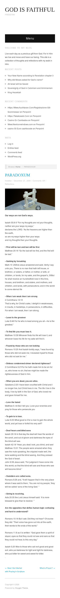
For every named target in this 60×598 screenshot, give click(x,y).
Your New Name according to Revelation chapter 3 (31, 75)
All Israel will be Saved (18, 83)
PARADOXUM (17, 175)
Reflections (9, 184)
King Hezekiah (14, 92)
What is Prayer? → (47, 568)
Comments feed (15, 152)
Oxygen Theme (21, 588)
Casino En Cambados (18, 120)
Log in (10, 143)
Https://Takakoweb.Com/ (19, 116)
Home (18, 166)
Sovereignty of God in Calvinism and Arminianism (30, 88)
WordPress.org (14, 156)
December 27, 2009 (22, 180)
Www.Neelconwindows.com (20, 124)
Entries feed (13, 147)
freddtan (8, 180)
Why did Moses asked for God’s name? (25, 79)
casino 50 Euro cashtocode (20, 128)
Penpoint (27, 111)
